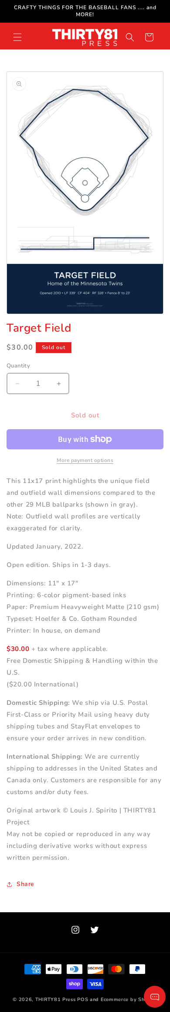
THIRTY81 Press (55, 999)
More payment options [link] (85, 460)
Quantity (18, 366)
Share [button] (25, 884)
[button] (17, 37)
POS (82, 999)
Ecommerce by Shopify (129, 999)
